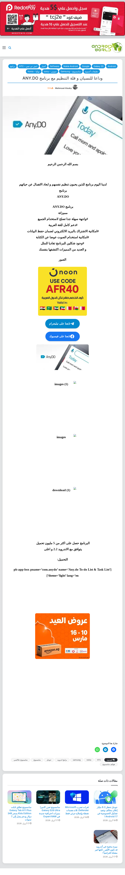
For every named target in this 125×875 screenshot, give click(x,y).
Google (85, 66)
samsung (77, 760)
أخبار (44, 66)
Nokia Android (70, 66)
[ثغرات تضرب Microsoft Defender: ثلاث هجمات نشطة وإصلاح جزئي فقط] (77, 797)
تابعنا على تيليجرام (59, 323)
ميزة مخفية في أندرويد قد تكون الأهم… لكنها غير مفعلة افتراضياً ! (106, 849)
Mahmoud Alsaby (63, 88)
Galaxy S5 (99, 66)
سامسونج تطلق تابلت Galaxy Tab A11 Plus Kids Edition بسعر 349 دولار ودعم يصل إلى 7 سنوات (19, 813)
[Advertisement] (62, 700)
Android (112, 66)
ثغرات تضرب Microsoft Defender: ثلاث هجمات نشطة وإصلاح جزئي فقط (77, 810)
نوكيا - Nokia (34, 71)
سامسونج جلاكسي (21, 760)
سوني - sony (50, 71)
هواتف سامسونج (109, 764)
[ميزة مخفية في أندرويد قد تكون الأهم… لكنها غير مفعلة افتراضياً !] (106, 837)
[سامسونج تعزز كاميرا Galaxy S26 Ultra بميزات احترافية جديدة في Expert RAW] (48, 797)
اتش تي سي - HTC (28, 66)
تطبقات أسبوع (91, 71)
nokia (89, 760)
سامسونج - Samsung (71, 71)
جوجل (49, 760)
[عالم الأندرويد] (107, 47)
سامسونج (37, 760)
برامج (12, 66)
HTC (99, 760)
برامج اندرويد (62, 760)
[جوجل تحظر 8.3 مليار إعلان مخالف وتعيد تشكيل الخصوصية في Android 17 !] (106, 797)
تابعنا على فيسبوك (59, 336)
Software (54, 66)
